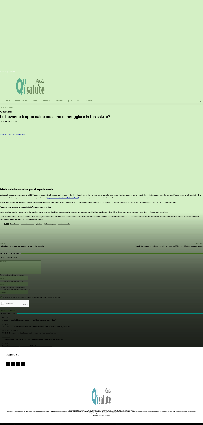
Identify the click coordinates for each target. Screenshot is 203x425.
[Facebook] (8, 364)
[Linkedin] (23, 364)
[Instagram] (13, 364)
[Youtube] (18, 364)
